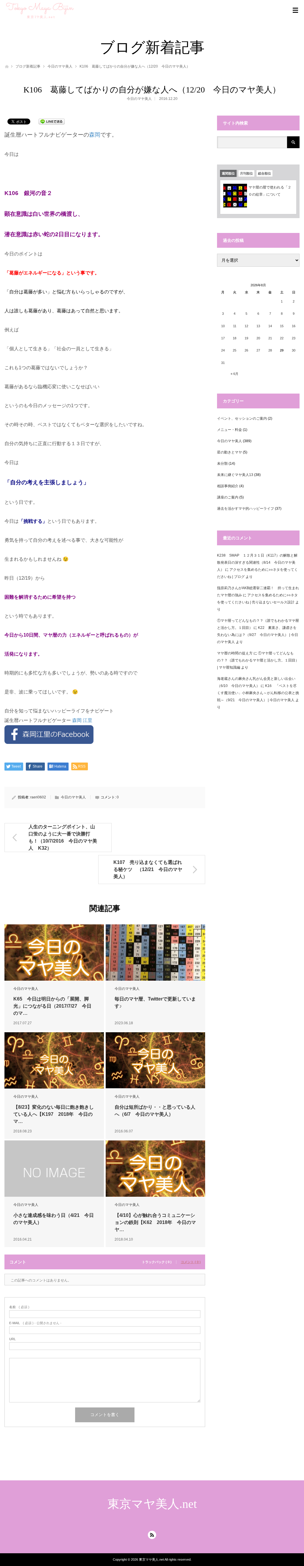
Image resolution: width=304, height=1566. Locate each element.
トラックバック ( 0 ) (157, 1262)
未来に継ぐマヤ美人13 (235, 475)
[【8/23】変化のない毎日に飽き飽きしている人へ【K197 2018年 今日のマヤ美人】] (54, 1064)
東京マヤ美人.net (152, 1504)
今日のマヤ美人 (60, 66)
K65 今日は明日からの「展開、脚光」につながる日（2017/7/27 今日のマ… (52, 1006)
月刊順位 (246, 173)
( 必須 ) (19, 1307)
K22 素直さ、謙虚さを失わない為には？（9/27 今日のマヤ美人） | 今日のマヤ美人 (257, 635)
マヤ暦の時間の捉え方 (235, 653)
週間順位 (228, 173)
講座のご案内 (227, 497)
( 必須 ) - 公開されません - (35, 1323)
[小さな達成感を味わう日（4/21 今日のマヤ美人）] (54, 1172)
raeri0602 (38, 797)
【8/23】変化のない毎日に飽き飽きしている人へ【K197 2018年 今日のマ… (53, 1114)
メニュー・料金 (229, 430)
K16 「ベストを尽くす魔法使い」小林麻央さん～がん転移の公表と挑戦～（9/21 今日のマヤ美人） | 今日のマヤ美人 (258, 693)
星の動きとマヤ (229, 452)
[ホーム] (6, 66)
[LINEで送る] (52, 121)
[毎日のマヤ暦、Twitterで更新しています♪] (155, 956)
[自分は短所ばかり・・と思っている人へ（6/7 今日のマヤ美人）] (155, 1060)
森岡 (94, 135)
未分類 (222, 463)
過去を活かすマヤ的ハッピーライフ (245, 508)
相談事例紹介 (227, 486)
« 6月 (234, 373)
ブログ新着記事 (27, 66)
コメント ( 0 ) (191, 1262)
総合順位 (264, 173)
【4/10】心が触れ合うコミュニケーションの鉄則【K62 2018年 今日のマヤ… (155, 1222)
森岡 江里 (82, 720)
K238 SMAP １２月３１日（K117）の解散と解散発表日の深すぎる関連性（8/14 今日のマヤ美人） (257, 562)
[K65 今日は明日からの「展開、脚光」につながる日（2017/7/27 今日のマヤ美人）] (54, 956)
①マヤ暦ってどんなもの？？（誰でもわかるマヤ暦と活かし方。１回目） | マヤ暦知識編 (258, 660)
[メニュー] (295, 10)
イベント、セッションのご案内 (242, 418)
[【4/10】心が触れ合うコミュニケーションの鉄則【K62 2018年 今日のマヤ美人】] (155, 1172)
